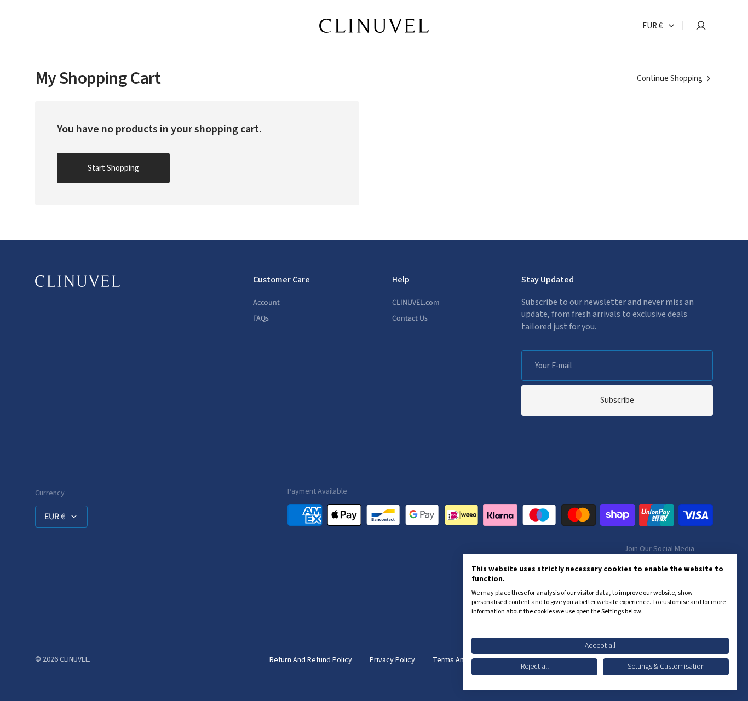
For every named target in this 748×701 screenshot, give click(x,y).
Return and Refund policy (310, 660)
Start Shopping (113, 168)
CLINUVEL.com (416, 303)
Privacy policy (392, 660)
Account (266, 303)
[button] (697, 26)
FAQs (261, 318)
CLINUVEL (74, 659)
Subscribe (617, 400)
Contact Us (410, 318)
